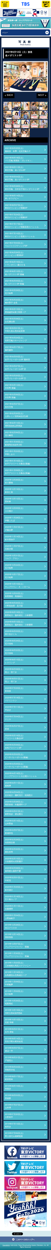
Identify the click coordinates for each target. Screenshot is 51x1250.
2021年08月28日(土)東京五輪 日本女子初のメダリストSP (22, 187)
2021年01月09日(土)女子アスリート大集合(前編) (17, 471)
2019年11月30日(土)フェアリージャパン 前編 (17, 954)
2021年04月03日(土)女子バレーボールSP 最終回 (17, 358)
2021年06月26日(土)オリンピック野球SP (14, 254)
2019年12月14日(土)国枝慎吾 (14, 935)
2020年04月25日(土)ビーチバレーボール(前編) (16, 765)
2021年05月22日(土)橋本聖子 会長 (14, 301)
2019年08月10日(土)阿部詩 (14, 1087)
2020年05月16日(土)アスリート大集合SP (14, 737)
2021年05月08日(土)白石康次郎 (14, 320)
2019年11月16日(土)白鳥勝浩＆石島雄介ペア (16, 973)
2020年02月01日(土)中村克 (14, 879)
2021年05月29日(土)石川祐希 (14, 291)
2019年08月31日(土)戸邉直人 (14, 1059)
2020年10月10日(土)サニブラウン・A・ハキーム (17, 585)
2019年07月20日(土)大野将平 (14, 1115)
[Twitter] (25, 1168)
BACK (8, 95)
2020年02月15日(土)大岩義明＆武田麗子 (14, 860)
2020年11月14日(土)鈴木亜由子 (14, 538)
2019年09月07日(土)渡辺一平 (14, 1049)
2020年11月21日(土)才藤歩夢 (14, 528)
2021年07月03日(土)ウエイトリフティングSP (16, 244)
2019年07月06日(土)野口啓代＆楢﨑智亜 (14, 1134)
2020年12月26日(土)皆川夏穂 (14, 481)
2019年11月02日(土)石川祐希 (14, 992)
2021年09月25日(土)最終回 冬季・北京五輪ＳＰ (18, 149)
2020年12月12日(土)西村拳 (14, 500)
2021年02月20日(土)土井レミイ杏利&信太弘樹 (16, 415)
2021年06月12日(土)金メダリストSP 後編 (14, 272)
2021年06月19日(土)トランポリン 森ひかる (15, 263)
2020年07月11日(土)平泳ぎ (14, 708)
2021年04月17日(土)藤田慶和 (14, 348)
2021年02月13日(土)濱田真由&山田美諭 (14, 424)
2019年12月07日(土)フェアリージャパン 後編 (17, 945)
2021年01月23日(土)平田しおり (14, 452)
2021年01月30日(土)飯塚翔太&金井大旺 (14, 443)
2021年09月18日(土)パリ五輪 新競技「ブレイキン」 (19, 159)
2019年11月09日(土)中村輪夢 (14, 983)
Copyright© (6, 1245)
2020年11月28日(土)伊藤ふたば (14, 519)
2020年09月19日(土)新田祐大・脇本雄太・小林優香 (19, 613)
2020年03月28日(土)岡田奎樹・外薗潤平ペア (16, 803)
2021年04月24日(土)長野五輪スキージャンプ (16, 339)
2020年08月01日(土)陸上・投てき (14, 680)
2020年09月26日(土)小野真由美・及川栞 (14, 604)
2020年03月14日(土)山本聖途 (14, 822)
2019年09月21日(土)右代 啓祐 (14, 1030)
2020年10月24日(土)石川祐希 (14, 566)
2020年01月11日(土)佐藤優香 (14, 907)
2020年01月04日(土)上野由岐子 (14, 916)
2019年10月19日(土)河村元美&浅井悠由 (14, 1011)
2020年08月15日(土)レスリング (14, 661)
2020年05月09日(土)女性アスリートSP (14, 746)
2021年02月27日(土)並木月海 (14, 405)
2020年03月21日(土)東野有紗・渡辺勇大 (14, 812)
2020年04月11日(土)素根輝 (14, 784)
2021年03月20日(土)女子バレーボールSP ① (15, 377)
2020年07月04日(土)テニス (14, 718)
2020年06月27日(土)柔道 (14, 727)
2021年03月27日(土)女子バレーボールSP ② (15, 367)
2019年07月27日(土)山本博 (14, 1106)
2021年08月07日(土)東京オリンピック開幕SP (16, 206)
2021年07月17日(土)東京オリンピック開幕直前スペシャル (22, 225)
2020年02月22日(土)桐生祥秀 (14, 850)
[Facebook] (25, 1152)
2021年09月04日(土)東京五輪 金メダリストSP (17, 178)
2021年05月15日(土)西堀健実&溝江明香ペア (15, 310)
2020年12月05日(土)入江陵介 (14, 509)
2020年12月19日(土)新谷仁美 (14, 490)
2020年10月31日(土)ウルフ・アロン (14, 557)
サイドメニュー (5, 4)
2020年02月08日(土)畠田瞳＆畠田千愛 (14, 869)
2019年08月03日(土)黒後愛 (14, 1096)
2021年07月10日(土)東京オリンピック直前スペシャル (20, 235)
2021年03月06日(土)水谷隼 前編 (14, 396)
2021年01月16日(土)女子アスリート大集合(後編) (17, 462)
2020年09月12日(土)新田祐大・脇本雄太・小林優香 (19, 623)
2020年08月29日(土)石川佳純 (14, 642)
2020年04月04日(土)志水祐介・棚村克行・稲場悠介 (19, 793)
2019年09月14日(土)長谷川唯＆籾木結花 (14, 1040)
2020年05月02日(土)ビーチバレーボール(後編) (16, 755)
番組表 (46, 4)
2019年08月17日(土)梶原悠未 (14, 1078)
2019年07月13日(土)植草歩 (14, 1125)
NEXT (40, 95)
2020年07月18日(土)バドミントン (14, 699)
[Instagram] (25, 1183)
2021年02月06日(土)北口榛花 (14, 434)
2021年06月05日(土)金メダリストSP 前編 (14, 282)
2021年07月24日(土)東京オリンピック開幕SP (16, 216)
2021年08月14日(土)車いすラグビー (14, 197)
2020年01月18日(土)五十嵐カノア (14, 898)
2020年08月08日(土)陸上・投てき (14, 670)
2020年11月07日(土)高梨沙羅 (14, 547)
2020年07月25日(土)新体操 (14, 689)
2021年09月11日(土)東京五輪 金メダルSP (15, 168)
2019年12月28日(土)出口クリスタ (14, 926)
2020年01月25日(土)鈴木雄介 (14, 888)
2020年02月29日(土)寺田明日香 (14, 841)
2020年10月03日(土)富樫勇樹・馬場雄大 (14, 594)
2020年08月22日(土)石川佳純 (14, 651)
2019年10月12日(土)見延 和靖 (14, 1021)
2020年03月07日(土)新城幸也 (14, 831)
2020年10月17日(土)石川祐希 (14, 575)
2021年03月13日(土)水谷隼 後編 (14, 386)
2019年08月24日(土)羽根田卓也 (14, 1068)
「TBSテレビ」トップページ (25, 3)
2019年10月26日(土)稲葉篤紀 (14, 1002)
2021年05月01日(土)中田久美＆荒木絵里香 (15, 329)
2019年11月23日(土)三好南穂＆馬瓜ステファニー (18, 964)
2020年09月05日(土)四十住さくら (14, 632)
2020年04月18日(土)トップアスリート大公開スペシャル (21, 774)
